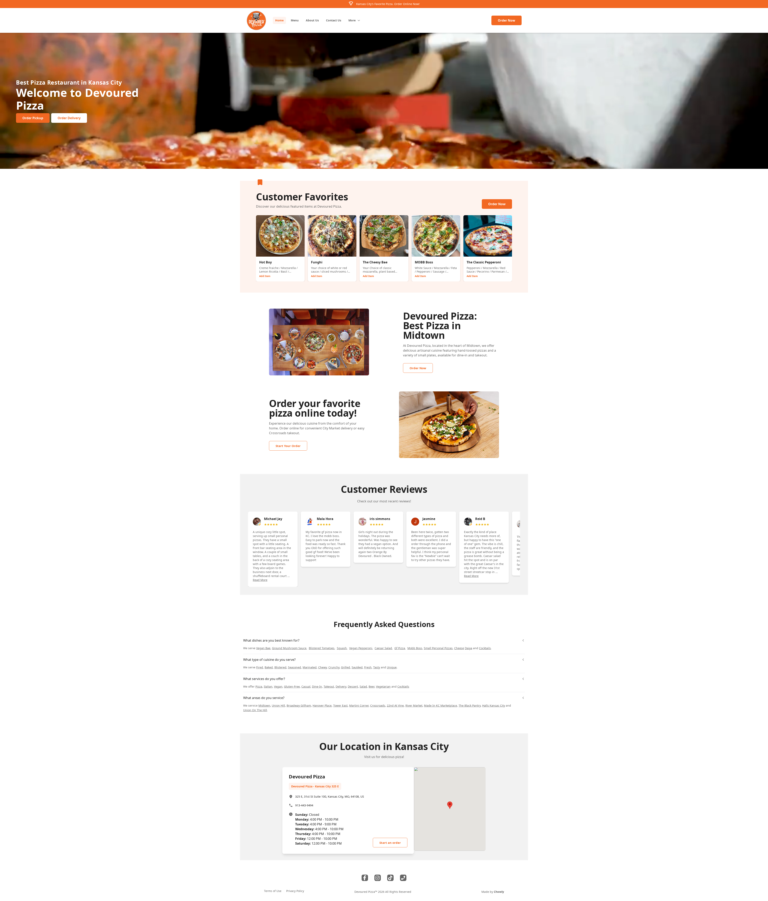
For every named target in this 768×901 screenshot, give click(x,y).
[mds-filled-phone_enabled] (403, 878)
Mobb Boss (414, 648)
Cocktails (485, 648)
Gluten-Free (292, 686)
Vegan (278, 686)
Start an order (390, 843)
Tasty (376, 667)
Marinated (310, 667)
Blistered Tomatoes (321, 648)
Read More (260, 580)
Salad (363, 686)
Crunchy (333, 667)
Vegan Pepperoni (360, 648)
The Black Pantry (470, 705)
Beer (371, 686)
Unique (392, 667)
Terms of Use (272, 891)
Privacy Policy (295, 891)
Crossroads (277, 433)
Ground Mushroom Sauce (289, 648)
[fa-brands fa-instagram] (377, 878)
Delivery (341, 686)
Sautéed (357, 667)
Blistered (280, 667)
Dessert (353, 686)
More (352, 20)
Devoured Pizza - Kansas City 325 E (315, 786)
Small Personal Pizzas (438, 648)
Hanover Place (322, 705)
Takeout (329, 686)
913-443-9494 (304, 805)
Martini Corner (359, 705)
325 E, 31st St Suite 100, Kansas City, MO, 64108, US (329, 796)
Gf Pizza (399, 648)
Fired (259, 667)
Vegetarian (383, 686)
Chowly (499, 892)
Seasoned (294, 667)
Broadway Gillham (299, 705)
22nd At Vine (395, 705)
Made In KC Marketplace (440, 705)
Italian (268, 686)
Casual (305, 686)
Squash (342, 648)
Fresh (368, 667)
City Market (331, 428)
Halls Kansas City (493, 705)
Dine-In (317, 686)
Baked (269, 667)
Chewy (322, 667)
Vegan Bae (263, 648)
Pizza (258, 686)
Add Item (264, 276)
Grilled (345, 667)
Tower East (340, 705)
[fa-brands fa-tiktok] (390, 878)
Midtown (264, 705)
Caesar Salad (383, 648)
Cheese (459, 648)
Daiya (468, 648)
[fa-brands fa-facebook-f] (365, 878)
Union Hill (278, 705)
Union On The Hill (255, 710)
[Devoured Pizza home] (256, 20)
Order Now (506, 20)
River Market (413, 705)
